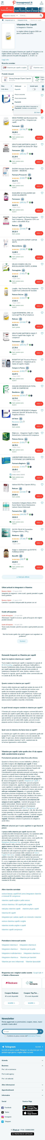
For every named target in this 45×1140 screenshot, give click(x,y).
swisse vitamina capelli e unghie (14, 921)
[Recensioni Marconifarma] (16, 249)
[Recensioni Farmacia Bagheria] (16, 467)
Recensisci (16, 422)
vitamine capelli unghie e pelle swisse (16, 900)
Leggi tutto (5, 60)
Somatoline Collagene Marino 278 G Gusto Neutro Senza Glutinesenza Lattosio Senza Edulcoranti (24, 505)
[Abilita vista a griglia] (43, 89)
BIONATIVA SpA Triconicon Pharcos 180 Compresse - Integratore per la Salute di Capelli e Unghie (24, 362)
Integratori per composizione (13, 20)
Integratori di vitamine (24, 20)
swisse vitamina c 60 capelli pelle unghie (17, 904)
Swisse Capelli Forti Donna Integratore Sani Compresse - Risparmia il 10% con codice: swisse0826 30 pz (25, 219)
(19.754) (22, 129)
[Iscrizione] (41, 1031)
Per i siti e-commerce (9, 1069)
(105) (21, 559)
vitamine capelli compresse (12, 930)
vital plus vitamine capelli (11, 909)
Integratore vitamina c (10, 949)
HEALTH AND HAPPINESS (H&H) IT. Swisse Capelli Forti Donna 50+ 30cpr (24, 145)
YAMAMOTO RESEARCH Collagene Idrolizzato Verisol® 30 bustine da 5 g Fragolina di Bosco (24, 412)
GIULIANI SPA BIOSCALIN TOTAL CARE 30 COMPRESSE (24, 387)
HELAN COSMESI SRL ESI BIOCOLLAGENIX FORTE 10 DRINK (24, 265)
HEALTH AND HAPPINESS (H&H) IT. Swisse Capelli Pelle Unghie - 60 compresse (24, 335)
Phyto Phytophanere (29, 808)
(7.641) (22, 273)
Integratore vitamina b (28, 945)
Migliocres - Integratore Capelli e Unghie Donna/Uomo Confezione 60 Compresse (25, 434)
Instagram (7, 1117)
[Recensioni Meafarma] (16, 539)
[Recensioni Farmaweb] (16, 129)
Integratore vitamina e (32, 953)
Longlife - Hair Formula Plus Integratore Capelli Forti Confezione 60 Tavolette (25, 290)
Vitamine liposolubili (33, 962)
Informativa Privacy (34, 1036)
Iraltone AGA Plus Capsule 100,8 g (23, 484)
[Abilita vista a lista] (43, 86)
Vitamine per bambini (28, 957)
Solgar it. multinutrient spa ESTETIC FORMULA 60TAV (24, 551)
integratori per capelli (31, 781)
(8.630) (22, 178)
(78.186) (22, 539)
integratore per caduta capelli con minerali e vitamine (21, 917)
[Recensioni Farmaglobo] (16, 273)
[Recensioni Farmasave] (16, 154)
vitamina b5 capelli (9, 913)
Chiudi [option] (38, 112)
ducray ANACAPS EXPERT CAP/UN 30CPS (24, 241)
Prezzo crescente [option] (20, 94)
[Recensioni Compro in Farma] (16, 371)
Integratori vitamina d (9, 945)
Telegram (7, 1121)
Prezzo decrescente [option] (20, 98)
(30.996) (22, 249)
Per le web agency (8, 1074)
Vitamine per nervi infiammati (13, 962)
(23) (21, 422)
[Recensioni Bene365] (16, 559)
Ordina (18, 86)
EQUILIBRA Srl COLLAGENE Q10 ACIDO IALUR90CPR (23, 194)
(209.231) (23, 154)
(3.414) (22, 298)
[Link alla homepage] (3, 20)
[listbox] (27, 103)
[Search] (41, 15)
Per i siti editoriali (7, 1079)
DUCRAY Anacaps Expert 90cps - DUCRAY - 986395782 (23, 170)
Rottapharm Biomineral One (11, 842)
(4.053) (22, 371)
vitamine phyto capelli (30, 909)
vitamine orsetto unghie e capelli (14, 925)
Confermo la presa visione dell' (24, 1036)
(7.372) (22, 467)
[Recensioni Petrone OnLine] (16, 298)
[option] (27, 107)
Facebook (7, 1107)
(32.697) (22, 395)
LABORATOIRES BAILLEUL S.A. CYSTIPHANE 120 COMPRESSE (23, 458)
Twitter (6, 1112)
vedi (38, 138)
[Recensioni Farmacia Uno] (16, 514)
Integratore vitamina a (10, 957)
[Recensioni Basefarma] (16, 395)
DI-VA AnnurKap (7, 665)
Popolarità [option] (18, 102)
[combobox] (10, 15)
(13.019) (22, 229)
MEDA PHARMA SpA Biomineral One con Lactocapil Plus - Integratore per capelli (24, 120)
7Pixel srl (16, 1130)
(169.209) (23, 514)
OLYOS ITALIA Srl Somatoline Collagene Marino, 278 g (22, 530)
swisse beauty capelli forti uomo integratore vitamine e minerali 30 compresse (21, 895)
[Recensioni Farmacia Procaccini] (16, 178)
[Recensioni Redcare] (16, 229)
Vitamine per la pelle (27, 949)
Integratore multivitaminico (11, 953)
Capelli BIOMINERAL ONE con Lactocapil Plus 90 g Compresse (23, 314)
